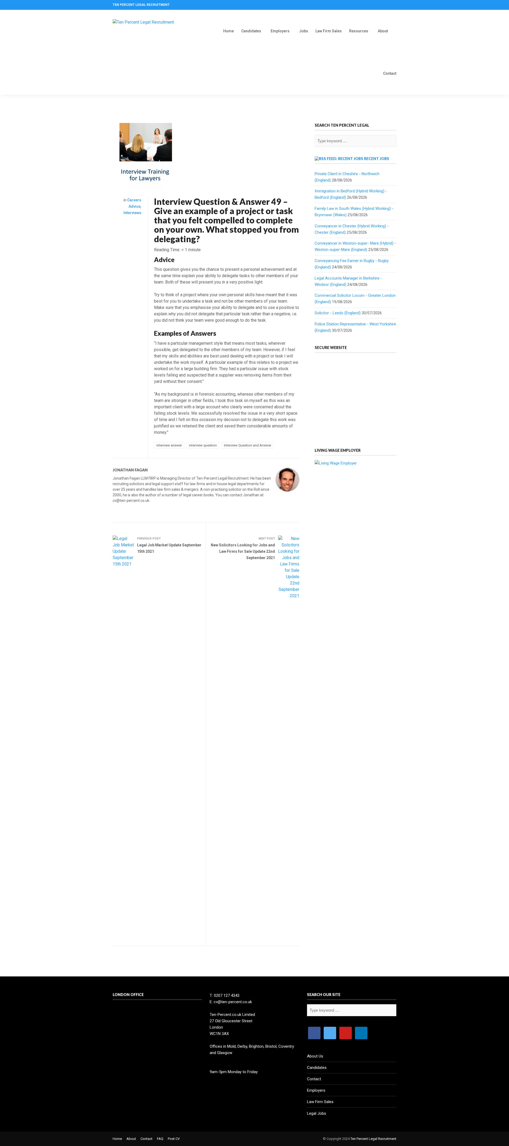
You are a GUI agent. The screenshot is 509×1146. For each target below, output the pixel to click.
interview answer (169, 445)
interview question (203, 445)
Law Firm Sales (328, 31)
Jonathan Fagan (130, 470)
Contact (389, 73)
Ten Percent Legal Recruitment (373, 1139)
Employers (280, 31)
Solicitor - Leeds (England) (338, 313)
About (383, 31)
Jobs (303, 31)
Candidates (251, 31)
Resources (358, 31)
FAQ (160, 1139)
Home (228, 31)
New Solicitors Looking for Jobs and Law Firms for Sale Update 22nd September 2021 (243, 551)
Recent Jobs (376, 158)
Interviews (132, 213)
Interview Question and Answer (247, 445)
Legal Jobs (316, 1113)
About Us (315, 1056)
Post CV (174, 1139)
